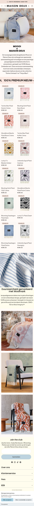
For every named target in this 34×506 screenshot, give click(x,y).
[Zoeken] (5, 6)
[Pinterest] (20, 462)
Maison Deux (19, 490)
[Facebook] (12, 462)
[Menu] (2, 6)
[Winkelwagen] (32, 6)
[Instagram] (15, 462)
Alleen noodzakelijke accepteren (23, 499)
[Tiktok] (18, 462)
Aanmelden (16, 457)
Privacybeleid (4, 504)
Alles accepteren (7, 499)
